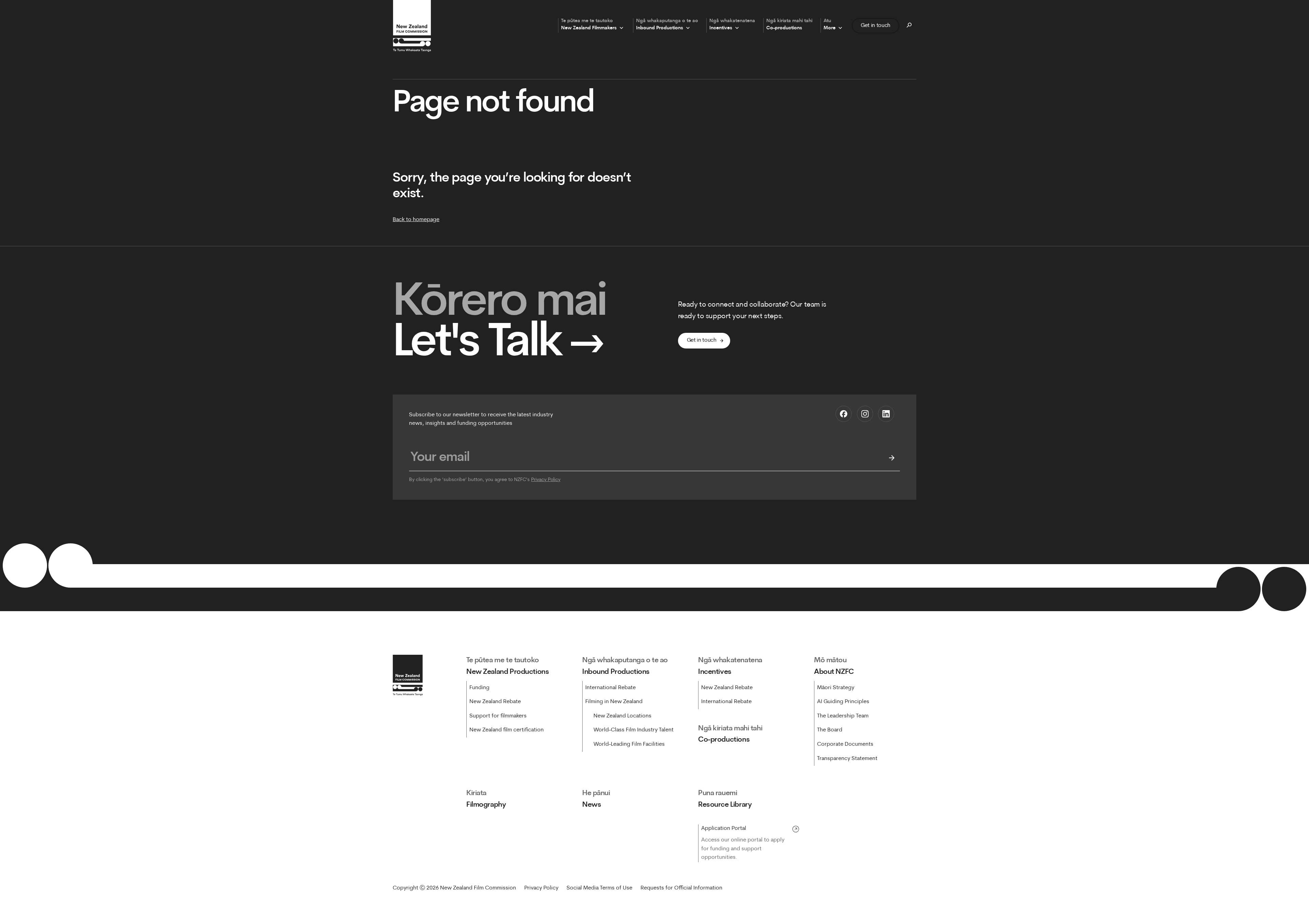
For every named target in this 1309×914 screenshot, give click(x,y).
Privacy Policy (545, 479)
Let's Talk (499, 344)
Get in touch (875, 25)
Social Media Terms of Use (599, 888)
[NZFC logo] (412, 26)
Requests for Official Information (681, 888)
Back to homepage (416, 219)
